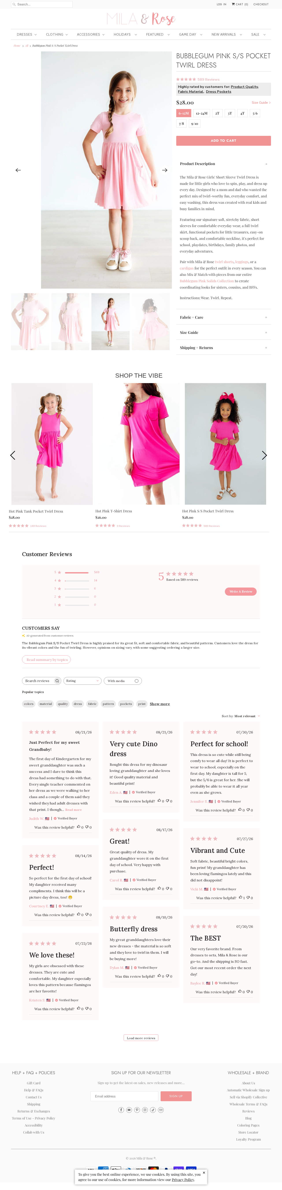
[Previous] (18, 170)
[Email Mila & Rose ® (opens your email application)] (161, 1110)
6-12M (184, 113)
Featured (155, 34)
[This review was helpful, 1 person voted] (240, 898)
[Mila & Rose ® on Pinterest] (137, 1110)
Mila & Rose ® (146, 1158)
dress (78, 704)
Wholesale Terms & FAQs (248, 1104)
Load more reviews (141, 1038)
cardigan (187, 268)
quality (63, 704)
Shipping (33, 1104)
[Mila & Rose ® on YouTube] (129, 1110)
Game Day (188, 34)
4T (242, 113)
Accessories (88, 34)
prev (13, 455)
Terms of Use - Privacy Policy (33, 1118)
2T (217, 113)
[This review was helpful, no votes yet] (78, 827)
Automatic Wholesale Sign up (248, 1090)
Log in (221, 4)
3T (230, 113)
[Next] (165, 170)
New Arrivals (225, 34)
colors (28, 704)
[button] (176, 1096)
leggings (241, 261)
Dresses (24, 34)
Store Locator (248, 1132)
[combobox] (82, 681)
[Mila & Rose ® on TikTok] (153, 1110)
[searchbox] (37, 680)
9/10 (194, 123)
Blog (248, 1118)
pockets (126, 704)
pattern (108, 704)
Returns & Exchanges (33, 1111)
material (46, 704)
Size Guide (260, 102)
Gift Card (34, 1083)
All (26, 45)
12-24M (202, 113)
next (264, 455)
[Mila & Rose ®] (141, 18)
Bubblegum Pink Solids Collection (207, 280)
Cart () (241, 4)
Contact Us (34, 1097)
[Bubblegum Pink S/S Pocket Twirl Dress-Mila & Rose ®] (91, 170)
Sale (256, 34)
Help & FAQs (33, 1090)
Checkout (261, 4)
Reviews (248, 1111)
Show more (160, 704)
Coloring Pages (248, 1125)
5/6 (255, 113)
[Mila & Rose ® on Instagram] (145, 1110)
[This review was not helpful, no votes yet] (86, 827)
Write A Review (241, 591)
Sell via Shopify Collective (248, 1097)
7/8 (181, 123)
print (142, 704)
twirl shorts (224, 261)
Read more (73, 810)
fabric (92, 704)
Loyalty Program (248, 1139)
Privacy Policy (183, 1179)
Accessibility (34, 1125)
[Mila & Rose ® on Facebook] (121, 1110)
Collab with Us (33, 1132)
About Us (248, 1083)
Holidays (123, 34)
